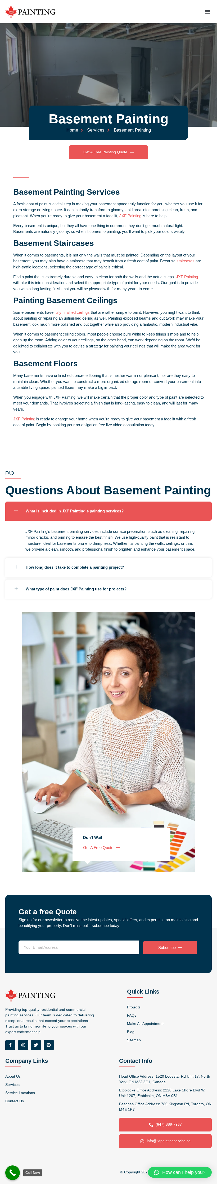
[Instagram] (23, 1045)
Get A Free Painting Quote (105, 152)
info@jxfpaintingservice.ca (169, 1141)
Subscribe (167, 947)
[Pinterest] (49, 1045)
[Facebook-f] (10, 1045)
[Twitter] (36, 1045)
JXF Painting (130, 216)
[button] (207, 11)
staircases (186, 261)
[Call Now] (12, 1172)
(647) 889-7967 (169, 1124)
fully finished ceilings (72, 312)
